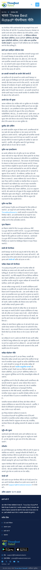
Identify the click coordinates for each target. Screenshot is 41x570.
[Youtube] (14, 561)
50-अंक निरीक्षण (8, 523)
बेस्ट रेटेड (4, 12)
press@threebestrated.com (21, 558)
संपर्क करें (12, 259)
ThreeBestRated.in (9, 212)
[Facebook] (2, 561)
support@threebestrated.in (20, 485)
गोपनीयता (4, 564)
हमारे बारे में (6, 531)
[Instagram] (10, 561)
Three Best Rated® (21, 568)
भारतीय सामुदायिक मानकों (23, 367)
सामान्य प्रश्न (7, 527)
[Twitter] (6, 561)
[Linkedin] (18, 561)
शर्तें (9, 564)
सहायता (6, 535)
